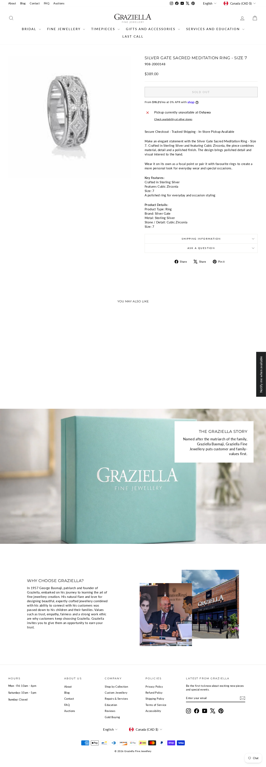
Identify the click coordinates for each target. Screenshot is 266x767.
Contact (35, 3)
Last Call (133, 36)
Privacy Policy (154, 686)
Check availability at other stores (173, 119)
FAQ (46, 3)
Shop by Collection (116, 686)
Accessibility (153, 711)
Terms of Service (155, 705)
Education (111, 705)
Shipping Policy (154, 698)
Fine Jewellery (64, 29)
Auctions (58, 3)
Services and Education (213, 29)
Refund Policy (154, 692)
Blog (23, 3)
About (12, 3)
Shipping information (201, 238)
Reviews (110, 711)
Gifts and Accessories (151, 29)
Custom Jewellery (116, 692)
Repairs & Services (116, 698)
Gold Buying (112, 717)
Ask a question (201, 248)
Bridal (30, 29)
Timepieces (104, 29)
